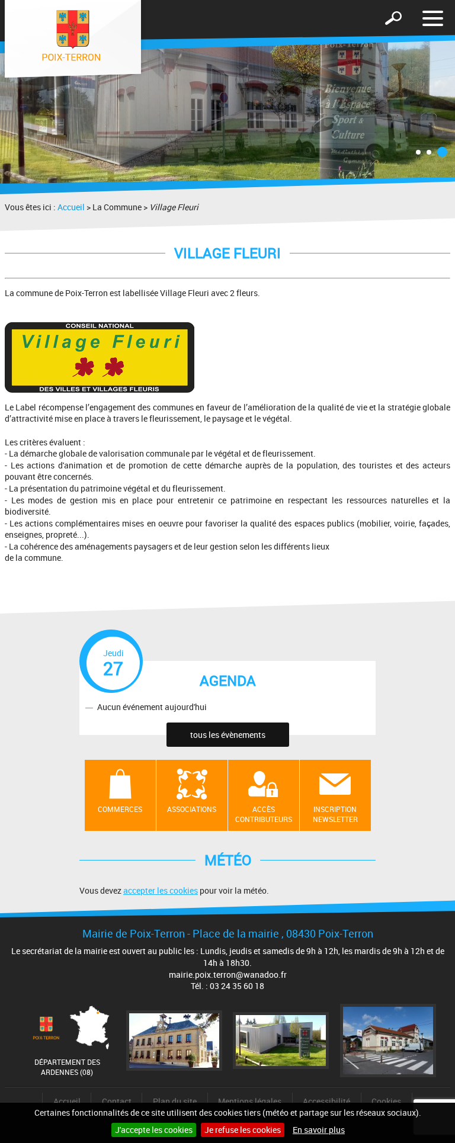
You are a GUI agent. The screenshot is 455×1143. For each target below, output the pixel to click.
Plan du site (175, 1101)
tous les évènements (227, 734)
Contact (117, 1101)
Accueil (71, 207)
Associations (191, 809)
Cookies (386, 1101)
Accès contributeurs (263, 814)
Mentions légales (249, 1101)
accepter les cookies (160, 890)
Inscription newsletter (335, 814)
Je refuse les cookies (242, 1129)
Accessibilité (326, 1101)
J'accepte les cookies (154, 1129)
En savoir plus (319, 1129)
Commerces (120, 809)
